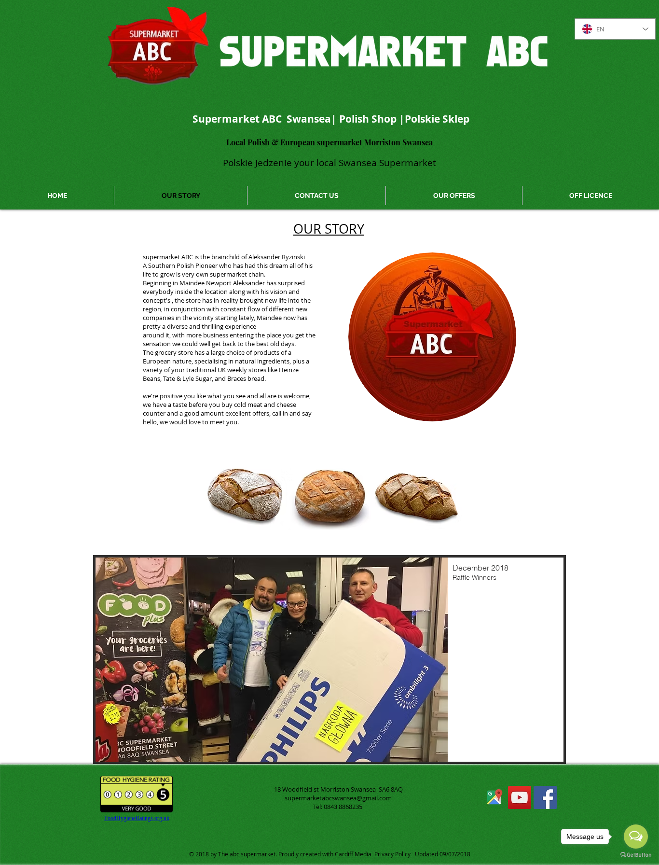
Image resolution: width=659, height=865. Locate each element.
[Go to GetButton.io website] (635, 855)
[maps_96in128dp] (494, 797)
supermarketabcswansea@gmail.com (338, 798)
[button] (329, 659)
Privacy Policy (393, 854)
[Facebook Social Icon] (545, 797)
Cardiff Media (353, 854)
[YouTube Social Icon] (519, 797)
